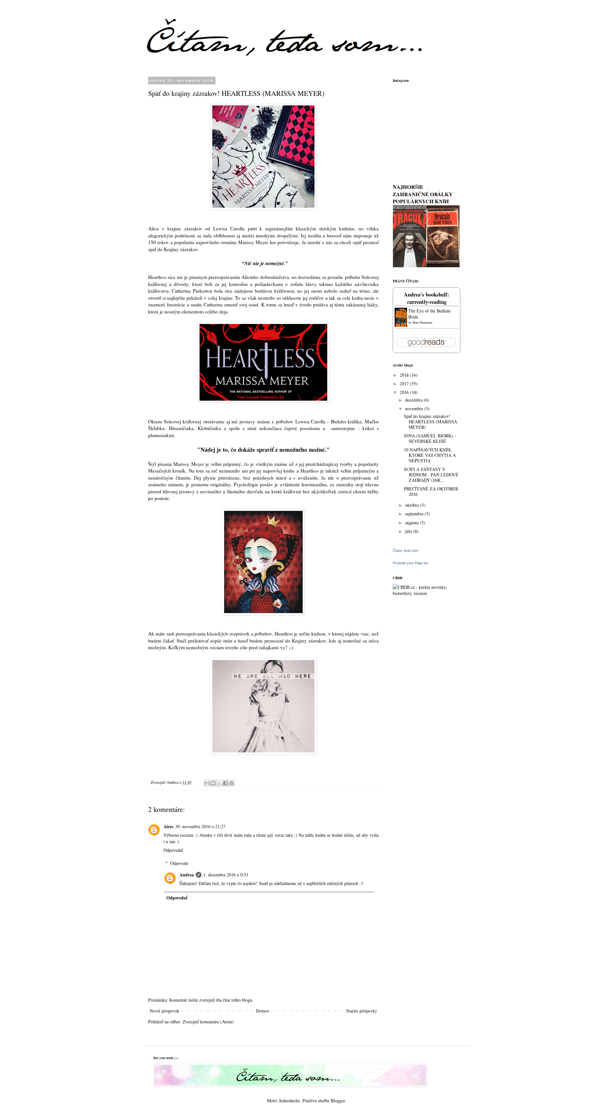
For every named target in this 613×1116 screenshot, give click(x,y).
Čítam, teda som (405, 550)
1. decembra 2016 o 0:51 (225, 875)
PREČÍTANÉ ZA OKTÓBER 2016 (431, 491)
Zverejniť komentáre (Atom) (208, 1022)
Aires (168, 826)
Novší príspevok (164, 1011)
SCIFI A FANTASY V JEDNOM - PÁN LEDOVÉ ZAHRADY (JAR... (431, 474)
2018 (405, 375)
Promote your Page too (410, 563)
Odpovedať (173, 850)
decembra (414, 400)
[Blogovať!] (213, 783)
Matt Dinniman (422, 322)
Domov (262, 1011)
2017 (405, 384)
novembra (414, 408)
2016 (405, 392)
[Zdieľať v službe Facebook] (225, 783)
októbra (412, 505)
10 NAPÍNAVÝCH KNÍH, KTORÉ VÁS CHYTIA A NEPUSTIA (430, 455)
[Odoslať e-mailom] (207, 783)
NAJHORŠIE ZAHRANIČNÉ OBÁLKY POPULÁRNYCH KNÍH (423, 194)
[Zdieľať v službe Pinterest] (231, 783)
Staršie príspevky (361, 1011)
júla (409, 531)
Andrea (186, 874)
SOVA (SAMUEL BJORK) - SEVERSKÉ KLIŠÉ (430, 438)
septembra (415, 514)
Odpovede (179, 863)
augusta (412, 523)
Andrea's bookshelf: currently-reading (426, 298)
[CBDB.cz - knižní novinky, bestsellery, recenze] (426, 593)
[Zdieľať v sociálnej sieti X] (219, 783)
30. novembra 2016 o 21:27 (200, 826)
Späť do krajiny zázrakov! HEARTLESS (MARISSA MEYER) (430, 421)
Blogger (338, 1100)
